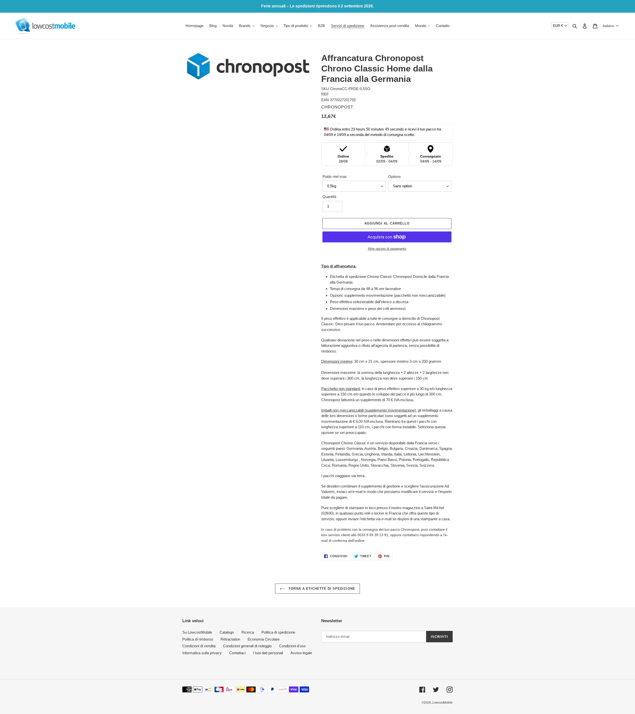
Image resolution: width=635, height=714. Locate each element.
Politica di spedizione (278, 632)
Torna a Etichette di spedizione (321, 588)
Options (394, 176)
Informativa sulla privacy (202, 653)
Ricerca (247, 632)
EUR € (558, 26)
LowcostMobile (442, 702)
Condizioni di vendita (199, 646)
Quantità (329, 197)
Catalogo (227, 632)
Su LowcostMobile (197, 632)
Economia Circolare (264, 639)
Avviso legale (301, 653)
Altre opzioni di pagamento (387, 249)
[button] (610, 26)
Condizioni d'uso (292, 646)
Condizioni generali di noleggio (247, 646)
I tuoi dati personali (268, 653)
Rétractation (230, 639)
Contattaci (237, 653)
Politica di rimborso (197, 639)
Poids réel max (334, 176)
